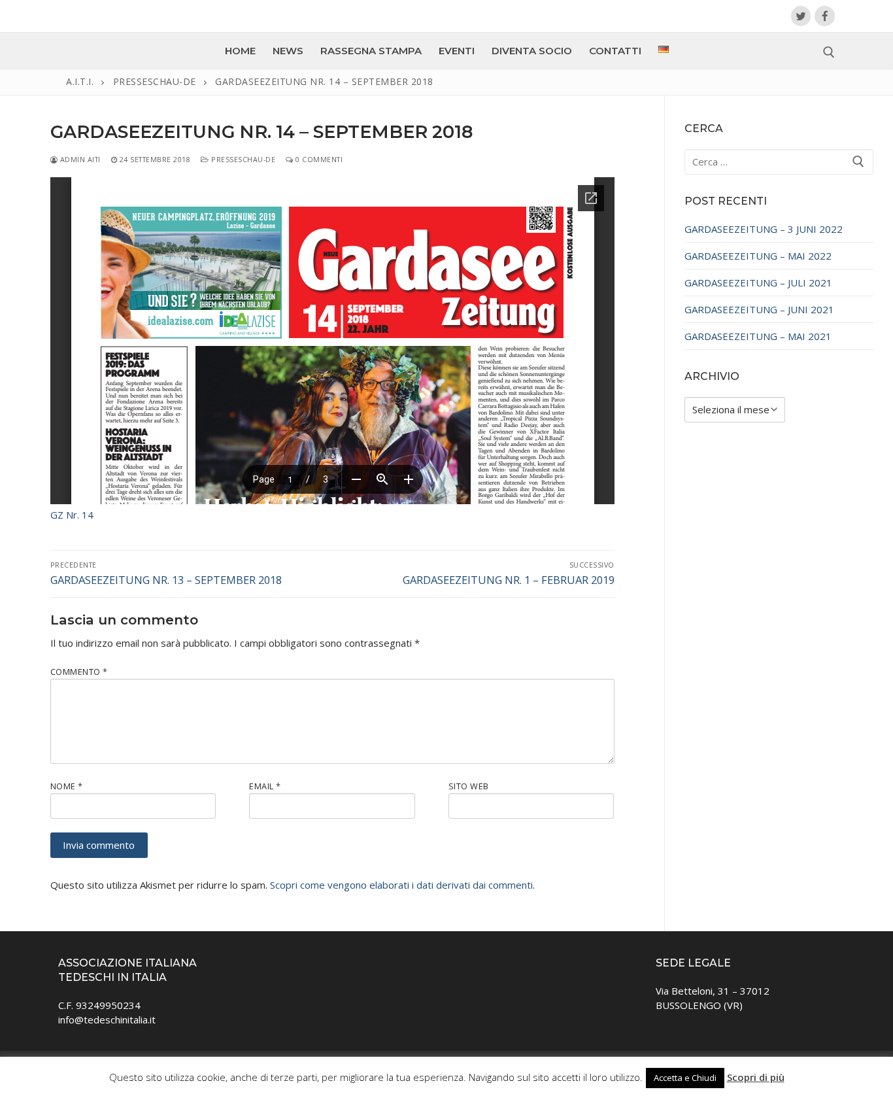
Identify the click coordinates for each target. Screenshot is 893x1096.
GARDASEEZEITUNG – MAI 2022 (758, 255)
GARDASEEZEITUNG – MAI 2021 (758, 336)
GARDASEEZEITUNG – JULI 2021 (758, 282)
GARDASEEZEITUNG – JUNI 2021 (759, 309)
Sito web (468, 786)
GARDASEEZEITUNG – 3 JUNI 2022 (763, 228)
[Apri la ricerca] (829, 52)
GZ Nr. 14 (71, 514)
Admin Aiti (79, 159)
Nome (66, 786)
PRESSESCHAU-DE (242, 159)
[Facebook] (825, 16)
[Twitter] (801, 16)
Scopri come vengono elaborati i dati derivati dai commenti (401, 884)
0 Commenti (318, 159)
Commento (79, 671)
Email (265, 786)
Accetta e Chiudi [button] (685, 1078)
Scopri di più (755, 1077)
